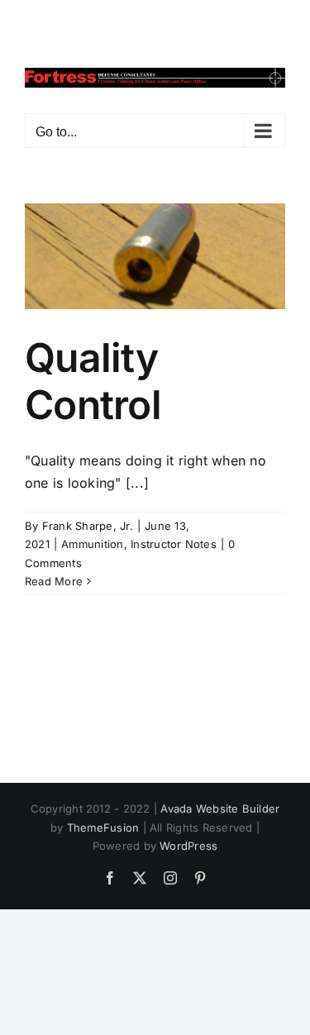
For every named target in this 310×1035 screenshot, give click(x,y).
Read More (54, 581)
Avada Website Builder (219, 808)
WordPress (188, 845)
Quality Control (93, 381)
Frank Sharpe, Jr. (87, 525)
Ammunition (92, 544)
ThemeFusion (103, 827)
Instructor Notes (174, 544)
